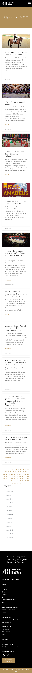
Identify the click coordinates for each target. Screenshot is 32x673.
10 (21, 469)
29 (14, 474)
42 (22, 476)
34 (28, 474)
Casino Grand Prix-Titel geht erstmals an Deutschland (16, 438)
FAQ (3, 602)
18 (13, 472)
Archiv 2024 (9, 495)
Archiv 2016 (9, 518)
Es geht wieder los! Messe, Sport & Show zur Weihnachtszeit (15, 154)
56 (6, 481)
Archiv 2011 (9, 538)
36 (6, 476)
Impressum (5, 629)
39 (15, 476)
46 (6, 478)
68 (20, 483)
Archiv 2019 (9, 507)
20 (18, 472)
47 (9, 478)
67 (17, 483)
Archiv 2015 (9, 522)
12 (25, 469)
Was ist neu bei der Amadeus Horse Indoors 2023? (16, 53)
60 (17, 481)
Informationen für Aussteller (10, 620)
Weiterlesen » (8, 75)
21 (20, 472)
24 (28, 472)
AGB (3, 634)
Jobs (3, 615)
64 (28, 481)
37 (9, 476)
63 (25, 481)
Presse (4, 612)
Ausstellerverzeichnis (8, 599)
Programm (5, 589)
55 (4, 481)
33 (25, 474)
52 (22, 478)
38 (12, 476)
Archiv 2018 (9, 510)
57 (9, 481)
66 (15, 483)
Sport (3, 582)
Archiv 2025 (9, 491)
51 (20, 478)
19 (15, 472)
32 (22, 474)
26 (7, 474)
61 (20, 481)
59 (15, 481)
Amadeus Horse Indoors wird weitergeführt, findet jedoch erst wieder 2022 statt (15, 254)
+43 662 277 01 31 (7, 644)
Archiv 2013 (9, 530)
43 (25, 476)
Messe (4, 584)
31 (20, 474)
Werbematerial (6, 622)
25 (4, 474)
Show (3, 587)
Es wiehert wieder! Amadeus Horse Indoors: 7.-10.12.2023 (16, 202)
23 (26, 472)
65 (12, 483)
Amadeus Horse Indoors (9, 642)
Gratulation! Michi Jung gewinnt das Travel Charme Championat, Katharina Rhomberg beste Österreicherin (15, 401)
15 (6, 472)
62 (22, 481)
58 (12, 481)
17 (10, 472)
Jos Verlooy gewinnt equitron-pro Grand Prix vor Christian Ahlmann (16, 294)
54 (28, 478)
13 (28, 469)
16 (8, 472)
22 (23, 472)
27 (9, 474)
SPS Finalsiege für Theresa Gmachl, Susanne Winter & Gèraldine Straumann (15, 362)
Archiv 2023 (21, 17)
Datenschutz (6, 632)
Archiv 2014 (9, 526)
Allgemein (9, 17)
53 (25, 478)
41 (20, 476)
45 (4, 478)
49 (15, 478)
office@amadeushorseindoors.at (12, 647)
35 (4, 476)
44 (28, 476)
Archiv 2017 (9, 514)
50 (17, 478)
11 (23, 469)
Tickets (4, 592)
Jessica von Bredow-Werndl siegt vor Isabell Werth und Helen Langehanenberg (15, 328)
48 (12, 478)
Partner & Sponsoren (8, 610)
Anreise (4, 594)
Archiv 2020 (9, 503)
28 (12, 474)
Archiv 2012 (9, 534)
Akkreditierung (6, 617)
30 (17, 474)
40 (17, 476)
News (3, 597)
